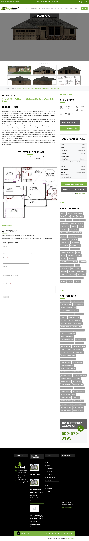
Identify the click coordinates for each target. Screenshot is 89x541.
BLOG (71, 8)
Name (5, 246)
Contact (76, 8)
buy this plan (68, 128)
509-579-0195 (25, 533)
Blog (48, 483)
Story (26, 8)
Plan (13, 88)
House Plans (59, 8)
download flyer (68, 122)
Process (42, 8)
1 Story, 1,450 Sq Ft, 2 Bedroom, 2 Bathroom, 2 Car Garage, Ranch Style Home (38, 88)
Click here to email (67, 507)
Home (7, 88)
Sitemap (49, 488)
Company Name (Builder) (10, 275)
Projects (50, 8)
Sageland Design (70, 538)
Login (84, 8)
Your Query (7, 284)
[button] (39, 63)
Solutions (34, 8)
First (4, 253)
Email (5, 258)
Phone (5, 266)
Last (31, 253)
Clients (67, 8)
